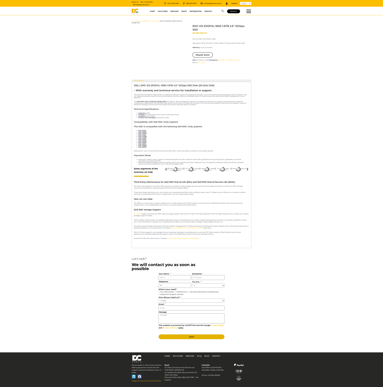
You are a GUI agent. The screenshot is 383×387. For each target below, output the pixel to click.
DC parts (249, 11)
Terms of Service (170, 328)
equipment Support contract (172, 294)
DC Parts (137, 214)
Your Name (164, 274)
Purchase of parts (167, 292)
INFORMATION (196, 11)
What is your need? (167, 289)
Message (163, 312)
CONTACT (208, 11)
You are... (196, 282)
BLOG (206, 356)
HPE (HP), (178, 228)
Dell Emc (140, 21)
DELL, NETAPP (197, 228)
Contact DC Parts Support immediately (183, 238)
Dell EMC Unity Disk (152, 21)
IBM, (172, 228)
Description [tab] (139, 81)
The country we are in (141, 5)
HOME (167, 356)
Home (134, 21)
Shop (199, 356)
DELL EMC (201, 62)
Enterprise (197, 274)
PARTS (184, 11)
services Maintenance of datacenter (204, 292)
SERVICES (174, 11)
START (152, 11)
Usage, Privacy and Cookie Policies (146, 381)
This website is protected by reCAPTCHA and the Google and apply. (191, 326)
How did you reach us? (169, 297)
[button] (223, 11)
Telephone (163, 282)
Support (234, 3)
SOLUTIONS (163, 11)
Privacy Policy (217, 325)
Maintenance (182, 292)
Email (161, 304)
